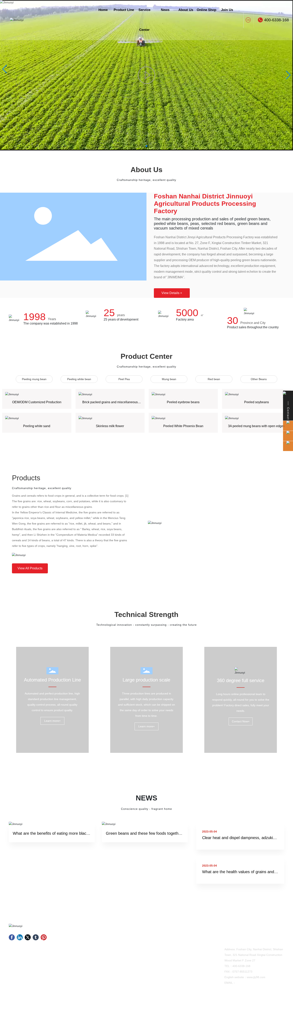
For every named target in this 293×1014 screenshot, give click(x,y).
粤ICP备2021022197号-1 (233, 1003)
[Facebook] (12, 937)
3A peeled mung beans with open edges (256, 426)
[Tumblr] (36, 937)
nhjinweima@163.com (250, 982)
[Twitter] (28, 937)
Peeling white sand (36, 426)
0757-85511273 (242, 971)
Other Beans (259, 379)
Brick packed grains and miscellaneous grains (110, 403)
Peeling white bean (79, 379)
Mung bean (169, 379)
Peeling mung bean (34, 379)
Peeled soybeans (256, 402)
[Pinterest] (44, 937)
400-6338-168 (276, 20)
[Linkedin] (20, 937)
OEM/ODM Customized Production (36, 402)
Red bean (214, 379)
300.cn (271, 1003)
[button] (146, 146)
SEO (281, 1003)
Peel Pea (124, 379)
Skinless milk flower (110, 426)
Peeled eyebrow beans (183, 402)
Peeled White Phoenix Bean (183, 426)
